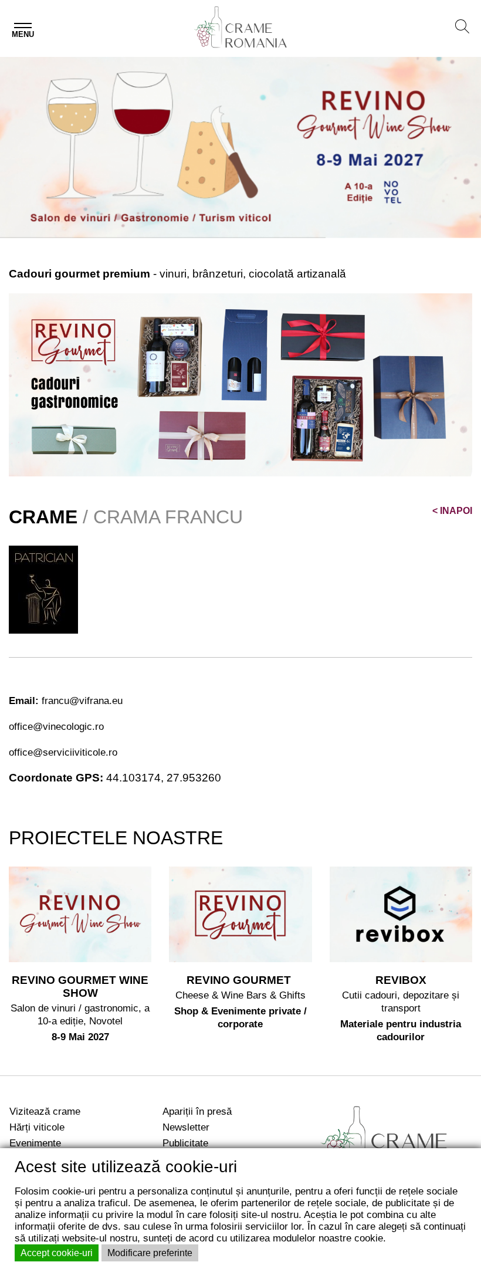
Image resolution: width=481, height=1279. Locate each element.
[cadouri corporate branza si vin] (240, 384)
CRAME (43, 516)
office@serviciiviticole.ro (63, 752)
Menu (23, 34)
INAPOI (452, 511)
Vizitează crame (44, 1111)
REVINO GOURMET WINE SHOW (80, 986)
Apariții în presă (197, 1111)
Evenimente (35, 1143)
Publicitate (185, 1143)
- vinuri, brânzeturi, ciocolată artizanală (177, 274)
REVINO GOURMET (240, 980)
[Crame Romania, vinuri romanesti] (396, 1141)
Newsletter (185, 1127)
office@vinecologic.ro (56, 726)
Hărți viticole (37, 1127)
